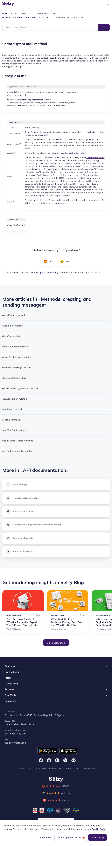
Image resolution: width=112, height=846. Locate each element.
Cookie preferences (88, 768)
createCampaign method (15, 346)
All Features (11, 683)
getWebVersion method (14, 398)
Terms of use (40, 768)
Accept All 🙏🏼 (97, 837)
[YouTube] (73, 760)
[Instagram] (49, 760)
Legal (30, 768)
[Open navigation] (108, 4)
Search (104, 27)
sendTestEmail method (14, 430)
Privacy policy (72, 768)
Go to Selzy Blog (56, 642)
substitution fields (76, 153)
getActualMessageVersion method (20, 388)
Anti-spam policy (56, 768)
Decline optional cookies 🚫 (71, 837)
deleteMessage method (14, 377)
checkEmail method (12, 325)
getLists (61, 203)
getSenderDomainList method (17, 451)
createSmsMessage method (16, 367)
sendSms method (11, 419)
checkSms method (11, 336)
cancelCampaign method (15, 315)
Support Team (44, 272)
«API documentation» (45, 470)
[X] (65, 760)
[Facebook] (41, 760)
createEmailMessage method (17, 357)
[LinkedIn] (57, 760)
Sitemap (21, 768)
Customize (45, 837)
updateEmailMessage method (17, 440)
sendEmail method (12, 409)
